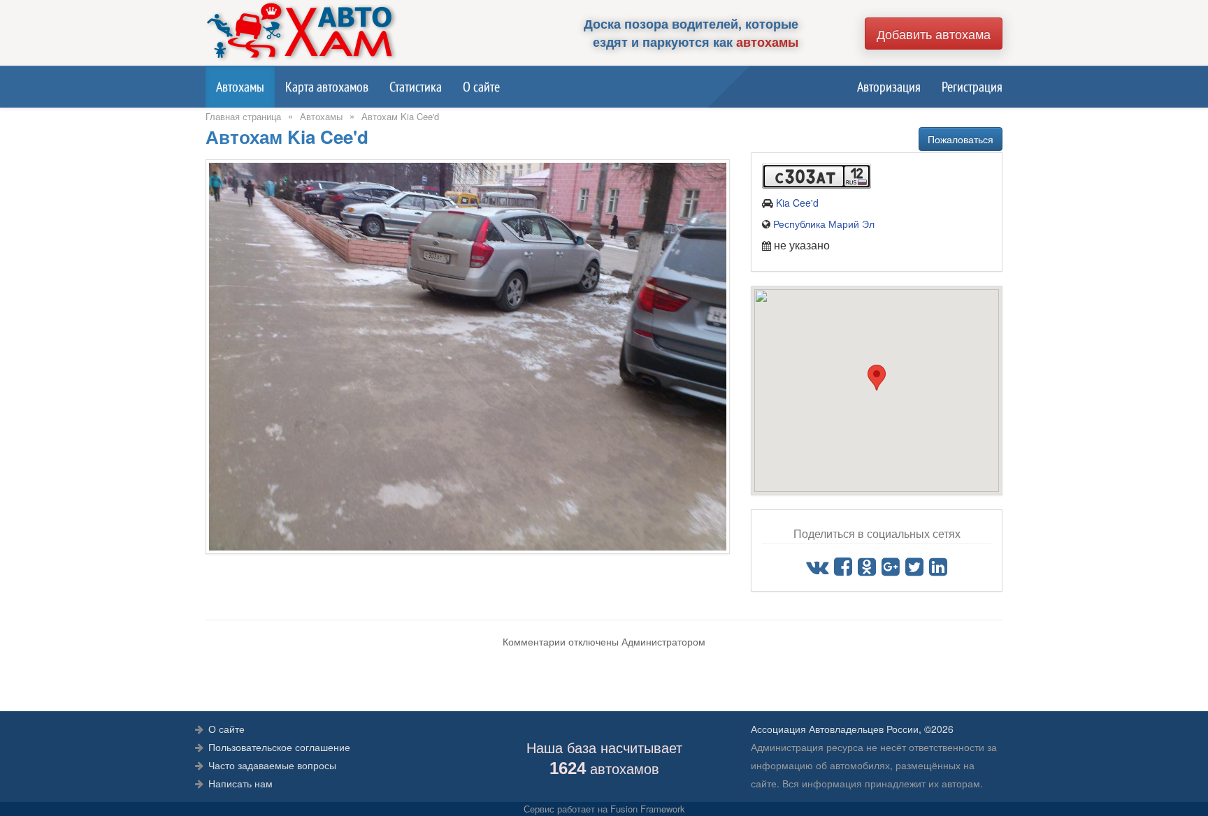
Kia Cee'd (797, 203)
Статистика (415, 87)
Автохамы (240, 87)
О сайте (481, 87)
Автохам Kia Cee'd (400, 116)
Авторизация (889, 87)
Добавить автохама (934, 33)
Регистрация (972, 87)
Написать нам (240, 783)
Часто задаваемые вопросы (272, 765)
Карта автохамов (326, 87)
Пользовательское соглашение (279, 747)
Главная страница (243, 116)
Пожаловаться (960, 139)
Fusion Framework (647, 808)
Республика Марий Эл (824, 224)
